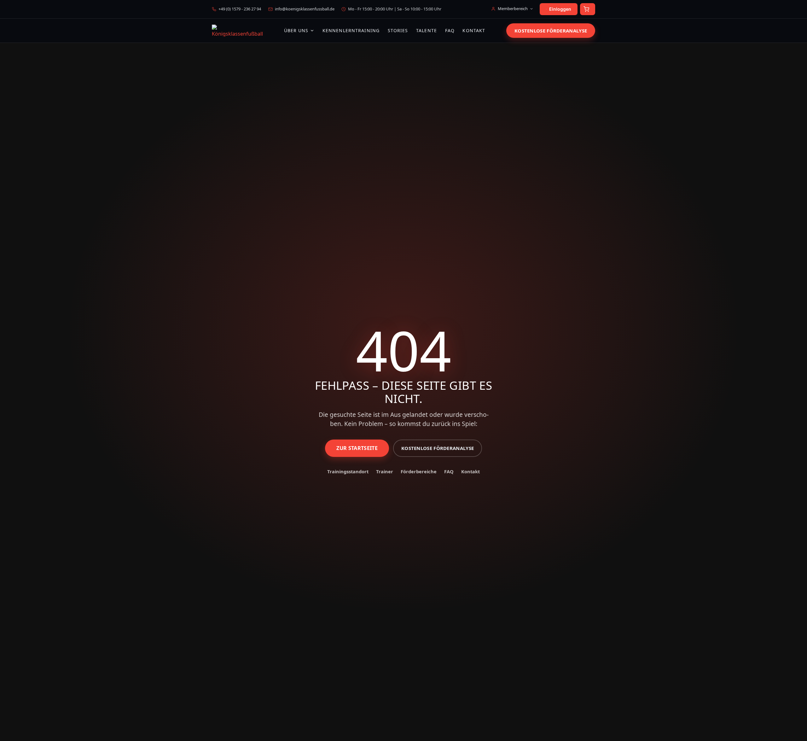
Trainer (384, 471)
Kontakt (473, 31)
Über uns (296, 30)
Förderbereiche (419, 471)
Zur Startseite (357, 448)
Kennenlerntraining (351, 31)
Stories (398, 31)
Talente (426, 31)
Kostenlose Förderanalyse (550, 30)
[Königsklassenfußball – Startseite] (237, 31)
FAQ (450, 31)
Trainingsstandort (348, 471)
